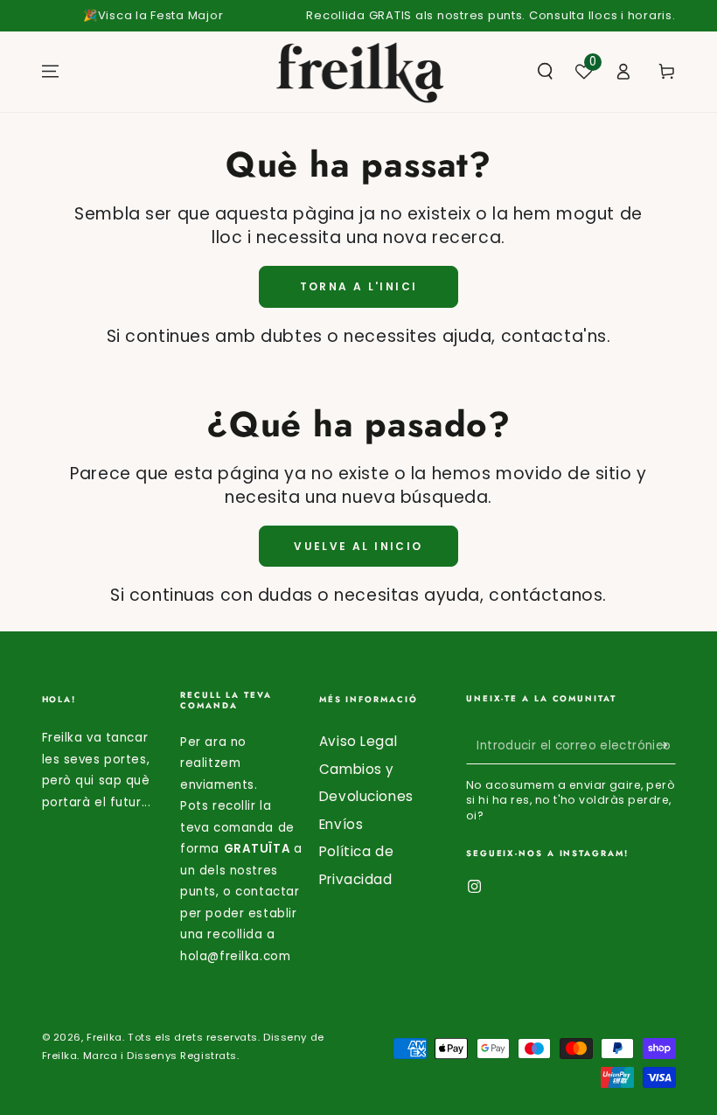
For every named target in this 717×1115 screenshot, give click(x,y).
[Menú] (50, 71)
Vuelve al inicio (358, 546)
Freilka (104, 1037)
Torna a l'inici (359, 286)
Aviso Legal (358, 741)
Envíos (341, 824)
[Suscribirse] (666, 746)
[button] (545, 71)
